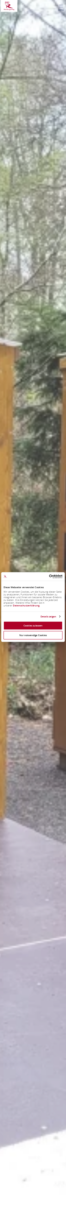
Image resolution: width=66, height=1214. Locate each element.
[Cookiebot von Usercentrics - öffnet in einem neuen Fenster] (49, 577)
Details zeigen (48, 616)
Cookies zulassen (33, 625)
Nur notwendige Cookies (33, 635)
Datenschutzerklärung (26, 605)
